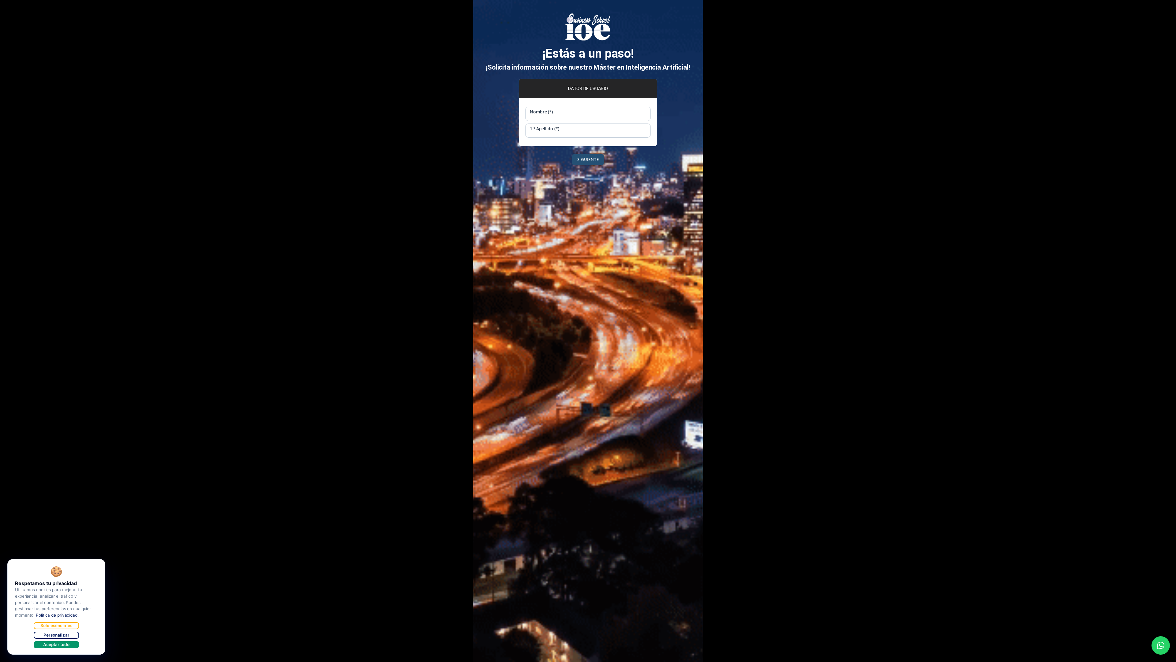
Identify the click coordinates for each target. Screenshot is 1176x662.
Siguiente (588, 159)
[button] (1161, 645)
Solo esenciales (56, 625)
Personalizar (56, 635)
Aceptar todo (56, 644)
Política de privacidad (56, 615)
